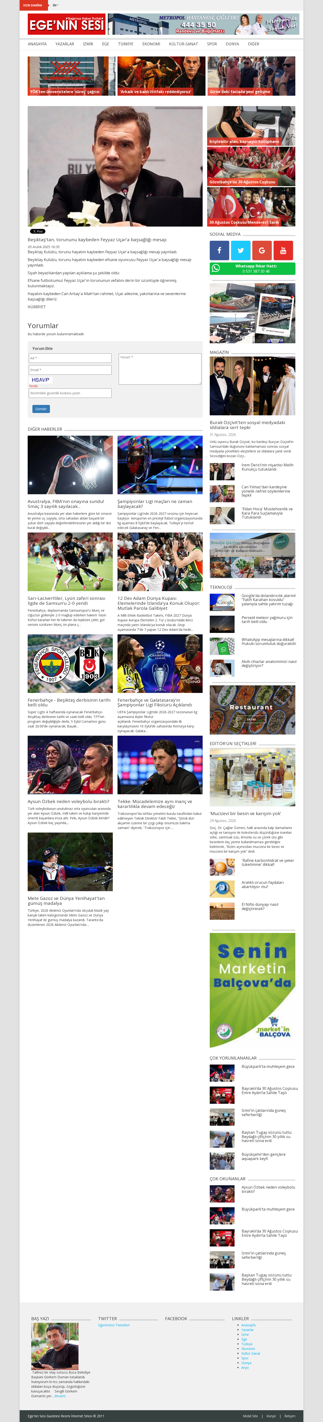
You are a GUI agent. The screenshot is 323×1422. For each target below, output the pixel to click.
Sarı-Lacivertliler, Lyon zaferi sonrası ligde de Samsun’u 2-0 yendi (66, 600)
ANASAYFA (37, 44)
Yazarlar (247, 1329)
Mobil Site (250, 1416)
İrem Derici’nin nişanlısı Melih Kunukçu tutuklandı (267, 467)
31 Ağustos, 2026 (223, 434)
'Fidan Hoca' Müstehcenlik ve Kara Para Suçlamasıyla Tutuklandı (267, 513)
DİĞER (253, 44)
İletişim (289, 1416)
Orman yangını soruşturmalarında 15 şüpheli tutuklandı (100, 5)
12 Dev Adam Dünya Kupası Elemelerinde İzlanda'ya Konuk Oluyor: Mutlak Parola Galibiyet (159, 603)
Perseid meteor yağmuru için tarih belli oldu (267, 619)
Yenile (33, 386)
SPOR (212, 44)
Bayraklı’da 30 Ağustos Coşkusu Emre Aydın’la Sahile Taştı (270, 1090)
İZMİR (88, 44)
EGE (105, 44)
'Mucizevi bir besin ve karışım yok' (245, 813)
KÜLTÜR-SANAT (183, 44)
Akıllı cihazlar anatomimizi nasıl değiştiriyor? (269, 663)
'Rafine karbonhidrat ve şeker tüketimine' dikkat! (268, 862)
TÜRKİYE (125, 44)
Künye (271, 1416)
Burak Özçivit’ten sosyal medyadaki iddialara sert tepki (247, 424)
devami (59, 1396)
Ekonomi (248, 1348)
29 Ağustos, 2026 (223, 820)
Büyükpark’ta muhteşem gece (268, 1066)
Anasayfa (248, 1325)
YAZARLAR (65, 44)
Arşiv (245, 1367)
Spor (245, 1358)
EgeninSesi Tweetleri (114, 1325)
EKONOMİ (151, 44)
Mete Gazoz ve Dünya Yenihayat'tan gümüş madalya (66, 900)
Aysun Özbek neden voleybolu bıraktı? (68, 801)
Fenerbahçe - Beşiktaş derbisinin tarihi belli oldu (69, 702)
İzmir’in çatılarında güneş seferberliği (264, 1112)
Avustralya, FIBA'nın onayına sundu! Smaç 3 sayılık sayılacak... (66, 503)
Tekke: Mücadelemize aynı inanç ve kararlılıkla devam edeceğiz (155, 803)
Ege (244, 1339)
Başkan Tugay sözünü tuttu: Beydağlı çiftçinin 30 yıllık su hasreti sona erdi (267, 1136)
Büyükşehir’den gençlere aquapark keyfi (264, 1156)
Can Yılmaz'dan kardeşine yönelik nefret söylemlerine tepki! (266, 491)
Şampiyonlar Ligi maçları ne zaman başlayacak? (155, 503)
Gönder (41, 409)
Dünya (246, 1363)
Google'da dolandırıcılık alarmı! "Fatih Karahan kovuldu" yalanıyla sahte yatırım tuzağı (269, 599)
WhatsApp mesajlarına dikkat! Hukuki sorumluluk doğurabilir (269, 641)
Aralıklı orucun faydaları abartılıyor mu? (263, 884)
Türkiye (247, 1344)
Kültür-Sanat (250, 1353)
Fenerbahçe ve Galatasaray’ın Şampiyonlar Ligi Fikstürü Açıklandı (155, 702)
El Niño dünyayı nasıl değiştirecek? (260, 906)
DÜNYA (232, 44)
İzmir (245, 1334)
